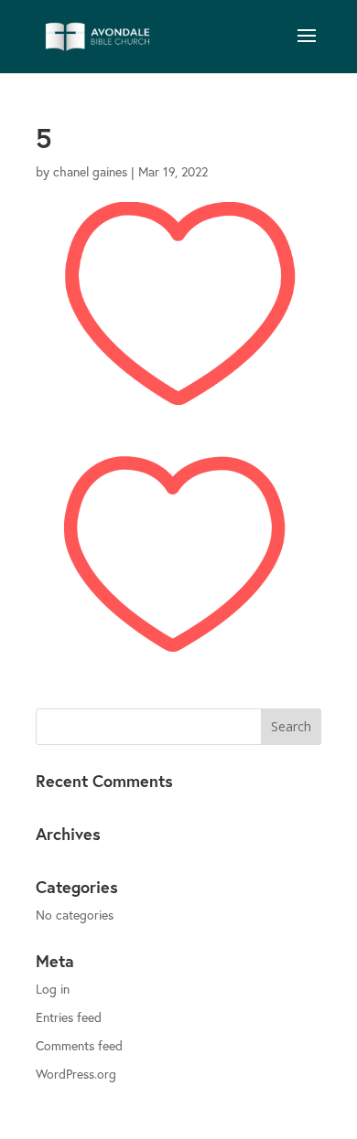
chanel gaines (90, 171)
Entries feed (69, 1017)
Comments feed (79, 1045)
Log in (53, 988)
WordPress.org (76, 1073)
